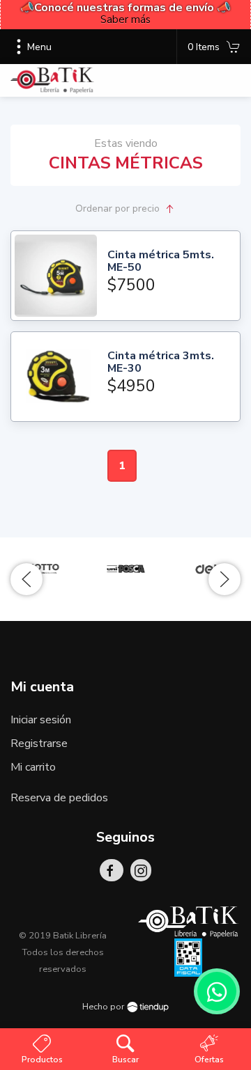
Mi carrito (33, 767)
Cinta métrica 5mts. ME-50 (160, 261)
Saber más (125, 19)
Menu (39, 47)
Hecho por (104, 1006)
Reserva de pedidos (59, 797)
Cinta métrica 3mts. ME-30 (160, 362)
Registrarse (39, 743)
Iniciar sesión (40, 719)
